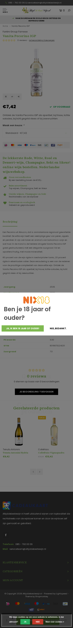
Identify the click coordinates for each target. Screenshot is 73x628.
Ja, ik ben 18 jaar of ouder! (22, 328)
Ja (25, 622)
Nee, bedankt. (58, 328)
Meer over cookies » (55, 622)
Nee (38, 622)
